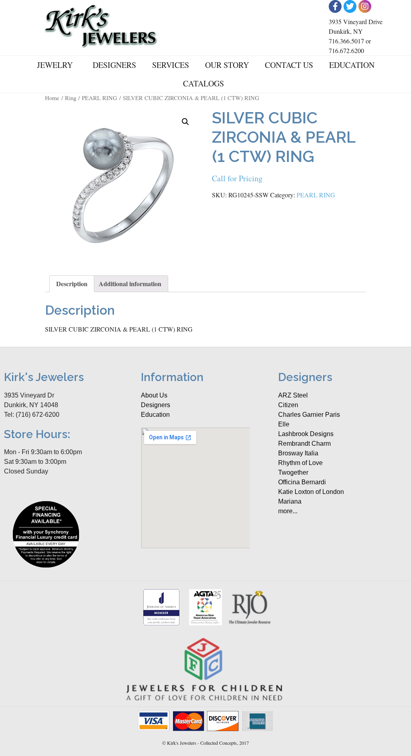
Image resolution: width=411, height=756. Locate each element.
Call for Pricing (237, 178)
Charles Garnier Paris (309, 414)
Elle (283, 424)
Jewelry (55, 64)
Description (71, 283)
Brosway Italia (298, 453)
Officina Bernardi (302, 482)
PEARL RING (99, 98)
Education (351, 64)
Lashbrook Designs (306, 433)
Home (52, 98)
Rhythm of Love (300, 462)
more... (287, 511)
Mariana (289, 501)
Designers (114, 64)
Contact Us (289, 64)
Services (170, 64)
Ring (70, 98)
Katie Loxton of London (311, 491)
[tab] (71, 283)
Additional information (130, 283)
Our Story (227, 64)
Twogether (293, 472)
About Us (154, 395)
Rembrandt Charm (304, 443)
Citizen (288, 405)
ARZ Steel (293, 395)
